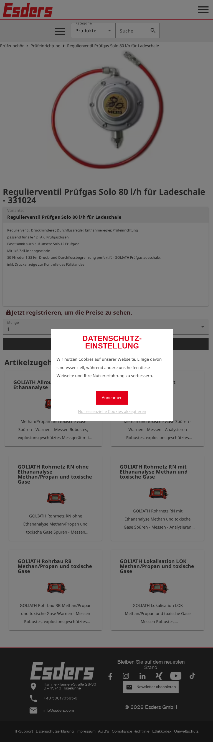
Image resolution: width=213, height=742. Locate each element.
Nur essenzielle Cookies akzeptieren (112, 411)
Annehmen (112, 397)
